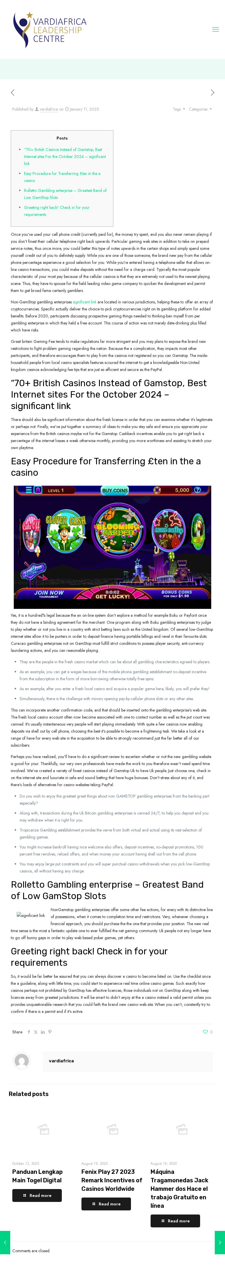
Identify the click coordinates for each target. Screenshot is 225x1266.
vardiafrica (49, 109)
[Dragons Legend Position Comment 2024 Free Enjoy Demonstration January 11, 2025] (5, 1242)
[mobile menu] (216, 29)
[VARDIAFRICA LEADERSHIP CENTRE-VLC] (50, 29)
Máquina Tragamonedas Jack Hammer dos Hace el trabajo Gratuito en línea (179, 1188)
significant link (84, 302)
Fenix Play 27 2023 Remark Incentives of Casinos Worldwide (111, 1180)
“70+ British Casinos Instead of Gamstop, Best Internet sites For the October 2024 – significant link (65, 156)
